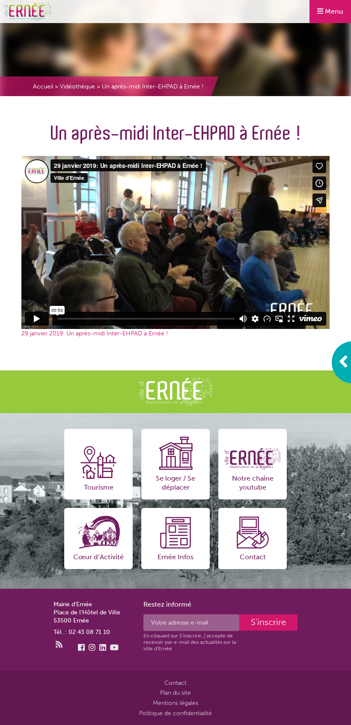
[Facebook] (81, 647)
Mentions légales (175, 703)
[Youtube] (114, 647)
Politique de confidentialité (175, 713)
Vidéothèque (77, 86)
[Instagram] (92, 647)
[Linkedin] (102, 647)
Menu (333, 11)
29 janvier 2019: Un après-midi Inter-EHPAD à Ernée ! (94, 333)
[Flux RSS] (59, 644)
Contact (175, 683)
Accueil (43, 86)
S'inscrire (268, 622)
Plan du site (175, 692)
